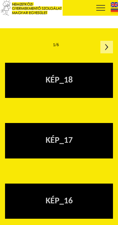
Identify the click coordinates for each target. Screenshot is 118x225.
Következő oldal (106, 47)
